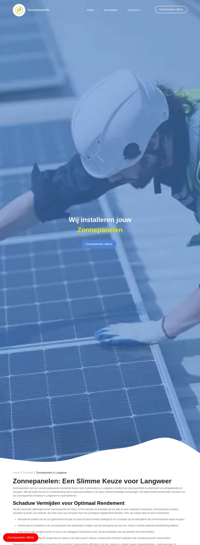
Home (90, 10)
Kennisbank (110, 10)
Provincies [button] (133, 10)
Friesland (28, 472)
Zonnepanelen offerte (171, 9)
